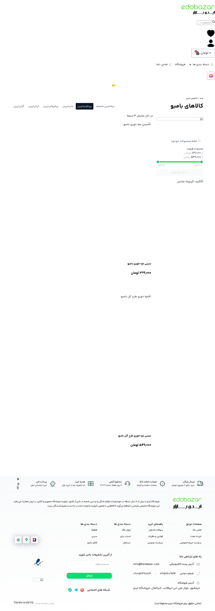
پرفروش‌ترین (50, 106)
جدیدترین (67, 106)
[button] (201, 64)
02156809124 (168, 573)
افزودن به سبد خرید (139, 282)
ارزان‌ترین (33, 106)
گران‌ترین (18, 106)
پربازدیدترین (84, 106)
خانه (201, 98)
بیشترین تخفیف (105, 106)
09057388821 (142, 573)
